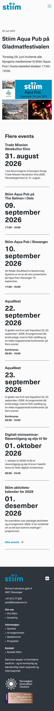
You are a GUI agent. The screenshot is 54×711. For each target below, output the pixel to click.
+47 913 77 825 (13, 598)
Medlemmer (14, 637)
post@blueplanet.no (16, 602)
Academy (12, 617)
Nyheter (11, 628)
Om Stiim (12, 613)
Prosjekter (13, 641)
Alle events (12, 542)
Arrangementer (15, 632)
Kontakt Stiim (14, 652)
